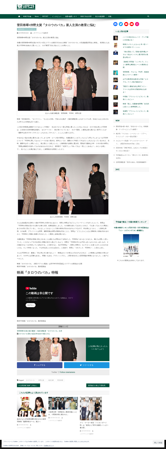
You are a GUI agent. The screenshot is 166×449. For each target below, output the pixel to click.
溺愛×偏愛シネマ (71, 16)
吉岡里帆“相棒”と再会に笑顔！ (30, 385)
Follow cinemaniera (67, 372)
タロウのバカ (30, 380)
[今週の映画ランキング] (131, 245)
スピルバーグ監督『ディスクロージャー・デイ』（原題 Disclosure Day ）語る (131, 142)
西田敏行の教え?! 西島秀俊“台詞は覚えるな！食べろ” (98, 385)
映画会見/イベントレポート (26, 29)
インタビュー (56, 16)
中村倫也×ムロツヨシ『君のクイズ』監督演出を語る (132, 156)
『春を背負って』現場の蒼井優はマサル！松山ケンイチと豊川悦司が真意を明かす (135, 54)
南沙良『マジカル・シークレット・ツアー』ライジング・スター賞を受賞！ (131, 135)
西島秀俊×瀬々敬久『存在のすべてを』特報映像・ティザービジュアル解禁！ (132, 128)
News (37, 16)
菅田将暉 (60, 380)
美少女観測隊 (100, 16)
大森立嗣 (51, 380)
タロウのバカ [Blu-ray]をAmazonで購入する (34, 334)
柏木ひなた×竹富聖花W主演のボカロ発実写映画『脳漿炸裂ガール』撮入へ (31, 420)
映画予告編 (27, 16)
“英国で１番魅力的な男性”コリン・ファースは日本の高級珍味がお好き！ (135, 89)
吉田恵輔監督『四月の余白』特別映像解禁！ (131, 162)
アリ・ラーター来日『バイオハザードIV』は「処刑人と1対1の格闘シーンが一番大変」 (94, 425)
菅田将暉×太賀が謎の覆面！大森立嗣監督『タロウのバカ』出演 (39, 331)
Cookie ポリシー (49, 445)
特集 (109, 16)
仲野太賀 (41, 380)
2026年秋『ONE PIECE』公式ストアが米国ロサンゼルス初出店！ (132, 149)
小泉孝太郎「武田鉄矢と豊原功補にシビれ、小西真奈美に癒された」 (62, 413)
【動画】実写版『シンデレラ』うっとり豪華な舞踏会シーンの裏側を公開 (135, 64)
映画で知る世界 (86, 16)
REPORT (45, 16)
